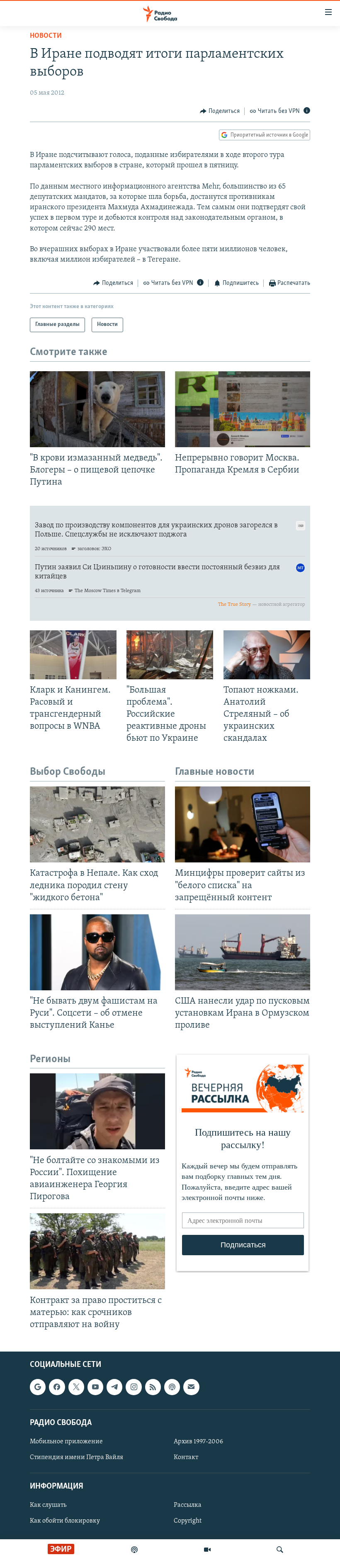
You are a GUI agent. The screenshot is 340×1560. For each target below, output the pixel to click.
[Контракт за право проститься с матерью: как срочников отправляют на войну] (97, 1251)
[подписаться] (191, 1387)
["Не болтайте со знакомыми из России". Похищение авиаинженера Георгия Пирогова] (97, 1111)
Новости (46, 36)
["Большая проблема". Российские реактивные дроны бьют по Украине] (169, 654)
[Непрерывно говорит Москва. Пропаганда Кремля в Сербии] (242, 409)
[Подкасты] (172, 1387)
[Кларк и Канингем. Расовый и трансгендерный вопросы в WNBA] (73, 654)
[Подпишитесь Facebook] (57, 1387)
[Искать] (279, 1549)
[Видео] (207, 1549)
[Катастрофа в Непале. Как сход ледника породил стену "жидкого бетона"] (97, 824)
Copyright (188, 1521)
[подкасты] (134, 1549)
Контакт (186, 1457)
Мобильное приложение (66, 1441)
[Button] (220, 111)
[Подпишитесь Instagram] (133, 1387)
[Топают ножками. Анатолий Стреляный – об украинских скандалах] (266, 654)
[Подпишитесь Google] (38, 1387)
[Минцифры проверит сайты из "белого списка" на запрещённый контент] (242, 824)
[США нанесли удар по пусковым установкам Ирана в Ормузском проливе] (242, 952)
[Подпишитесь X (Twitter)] (76, 1387)
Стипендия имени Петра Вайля (76, 1457)
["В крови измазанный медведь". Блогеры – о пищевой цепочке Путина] (97, 409)
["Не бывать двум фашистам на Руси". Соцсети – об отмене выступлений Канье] (97, 952)
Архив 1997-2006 (198, 1441)
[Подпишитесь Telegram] (114, 1387)
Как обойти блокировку (65, 1521)
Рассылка (188, 1505)
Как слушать (48, 1505)
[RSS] (153, 1387)
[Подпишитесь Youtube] (95, 1387)
